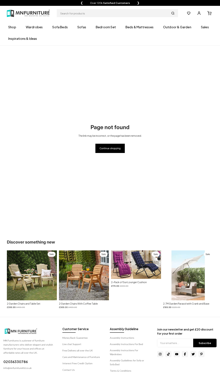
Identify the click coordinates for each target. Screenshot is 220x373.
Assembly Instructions (122, 337)
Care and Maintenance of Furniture (81, 357)
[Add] (51, 295)
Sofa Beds (60, 27)
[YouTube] (177, 354)
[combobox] (117, 13)
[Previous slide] (116, 264)
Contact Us (68, 369)
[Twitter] (193, 354)
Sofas (81, 27)
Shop (12, 27)
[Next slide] (156, 264)
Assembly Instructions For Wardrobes (124, 352)
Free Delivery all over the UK (77, 350)
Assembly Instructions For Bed (126, 344)
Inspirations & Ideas (22, 38)
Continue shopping (110, 148)
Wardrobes (34, 27)
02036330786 (15, 361)
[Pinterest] (201, 354)
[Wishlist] (188, 13)
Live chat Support (71, 344)
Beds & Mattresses (139, 27)
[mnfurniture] (28, 13)
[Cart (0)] (209, 13)
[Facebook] (185, 354)
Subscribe (205, 343)
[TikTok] (168, 354)
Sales (205, 27)
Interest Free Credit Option (77, 363)
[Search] (172, 13)
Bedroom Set (106, 27)
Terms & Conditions (120, 370)
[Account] (199, 13)
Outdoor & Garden (177, 27)
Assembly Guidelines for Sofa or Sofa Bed (127, 362)
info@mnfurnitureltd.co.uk (17, 367)
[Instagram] (160, 354)
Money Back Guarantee (75, 337)
